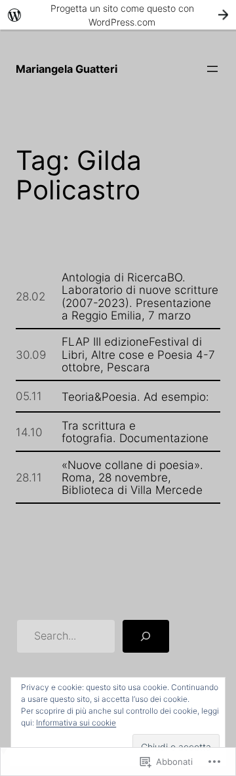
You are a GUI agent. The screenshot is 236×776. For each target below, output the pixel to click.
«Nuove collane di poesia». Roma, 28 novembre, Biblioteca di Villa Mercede (132, 478)
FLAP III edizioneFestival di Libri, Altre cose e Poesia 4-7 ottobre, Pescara (138, 354)
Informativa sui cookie (76, 722)
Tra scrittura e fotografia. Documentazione (135, 432)
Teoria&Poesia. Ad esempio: (135, 396)
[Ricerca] (146, 636)
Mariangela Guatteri (66, 68)
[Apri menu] (212, 69)
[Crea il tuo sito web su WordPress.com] (118, 15)
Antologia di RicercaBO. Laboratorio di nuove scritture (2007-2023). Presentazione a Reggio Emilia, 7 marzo (140, 296)
